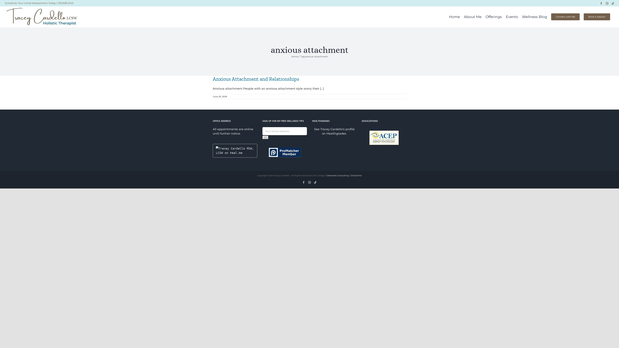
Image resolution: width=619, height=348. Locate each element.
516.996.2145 (66, 3)
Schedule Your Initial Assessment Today (30, 3)
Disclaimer (356, 175)
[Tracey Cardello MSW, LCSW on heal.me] (235, 148)
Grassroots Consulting (337, 175)
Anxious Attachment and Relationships (256, 79)
